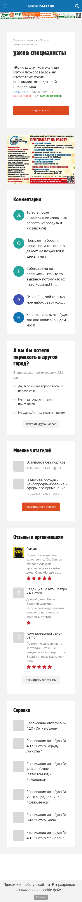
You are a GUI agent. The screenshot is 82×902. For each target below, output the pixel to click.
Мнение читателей (32, 451)
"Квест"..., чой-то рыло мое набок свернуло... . (45, 299)
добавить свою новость (41, 506)
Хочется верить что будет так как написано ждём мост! (47, 320)
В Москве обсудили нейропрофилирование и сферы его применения (47, 484)
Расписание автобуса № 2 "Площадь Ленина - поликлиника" (46, 797)
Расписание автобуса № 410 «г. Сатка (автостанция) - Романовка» (46, 771)
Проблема (21, 91)
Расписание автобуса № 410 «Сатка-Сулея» (46, 725)
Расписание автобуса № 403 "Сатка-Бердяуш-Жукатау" (46, 746)
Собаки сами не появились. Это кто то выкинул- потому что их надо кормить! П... (45, 276)
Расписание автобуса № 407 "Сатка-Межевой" (46, 835)
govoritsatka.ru (41, 6)
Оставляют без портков (46, 462)
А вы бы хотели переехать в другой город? (35, 357)
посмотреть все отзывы (41, 679)
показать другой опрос (41, 424)
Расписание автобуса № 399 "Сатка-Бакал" (46, 817)
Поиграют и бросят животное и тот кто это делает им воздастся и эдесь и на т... (45, 248)
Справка (21, 710)
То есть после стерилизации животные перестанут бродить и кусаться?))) (46, 220)
